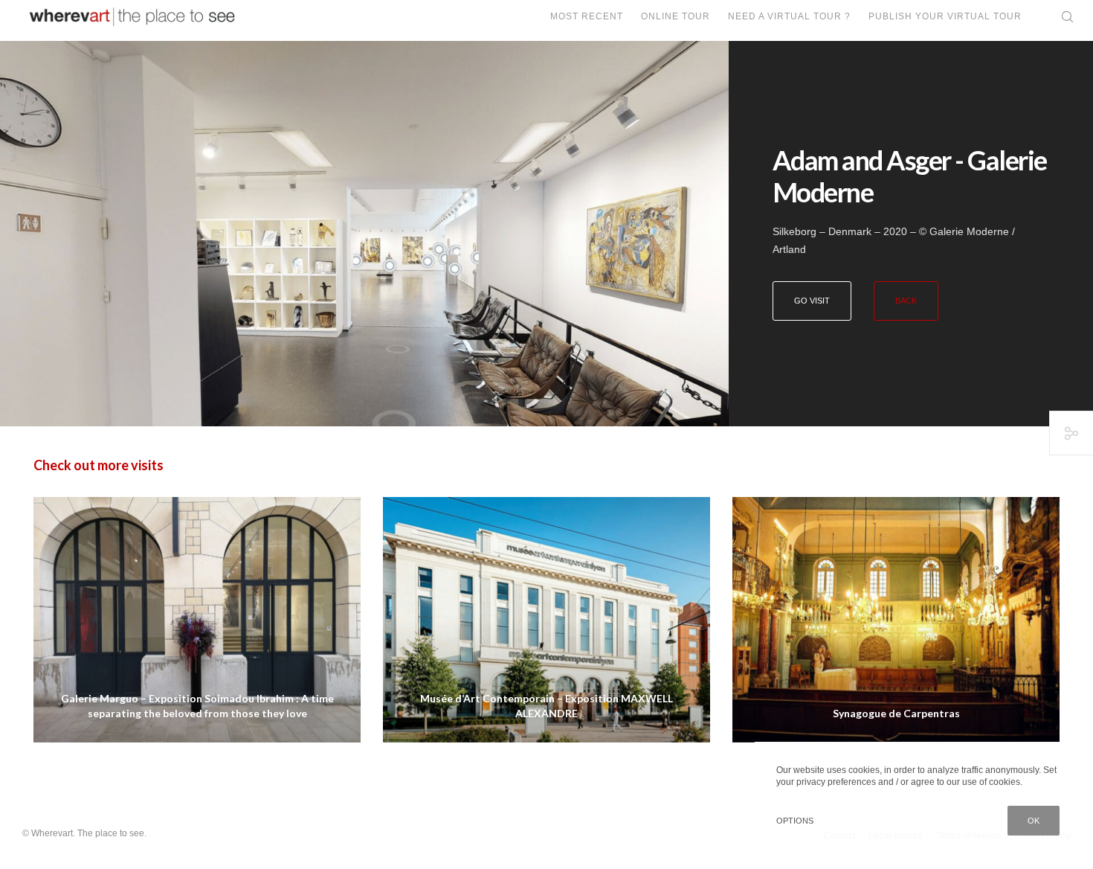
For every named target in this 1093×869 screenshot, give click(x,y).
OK (1033, 820)
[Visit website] (364, 233)
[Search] (1057, 16)
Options (794, 820)
